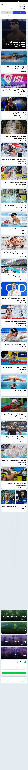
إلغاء (7, 12)
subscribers (8, 15)
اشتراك (19, 12)
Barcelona (23, 681)
